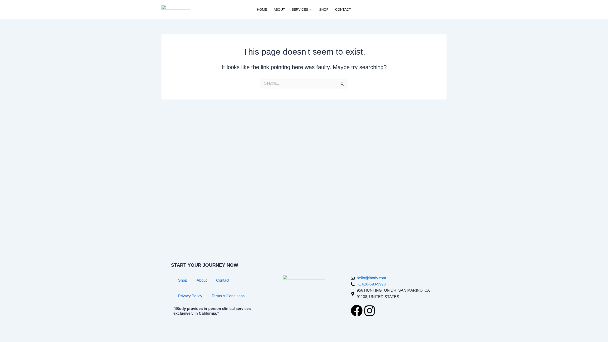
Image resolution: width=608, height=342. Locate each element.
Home (262, 9)
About (279, 9)
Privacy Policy (190, 296)
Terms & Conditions (228, 296)
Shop (323, 9)
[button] (310, 9)
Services (300, 9)
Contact (343, 9)
